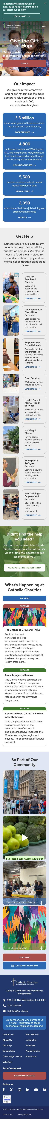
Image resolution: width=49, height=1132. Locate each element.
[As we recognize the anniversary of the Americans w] (24, 928)
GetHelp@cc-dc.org (17, 1011)
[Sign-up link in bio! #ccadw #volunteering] (24, 838)
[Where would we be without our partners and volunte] (24, 883)
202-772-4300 (14, 1005)
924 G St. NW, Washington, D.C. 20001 (26, 1000)
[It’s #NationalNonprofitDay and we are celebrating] (24, 792)
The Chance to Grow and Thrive (23, 629)
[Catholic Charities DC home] (12, 25)
